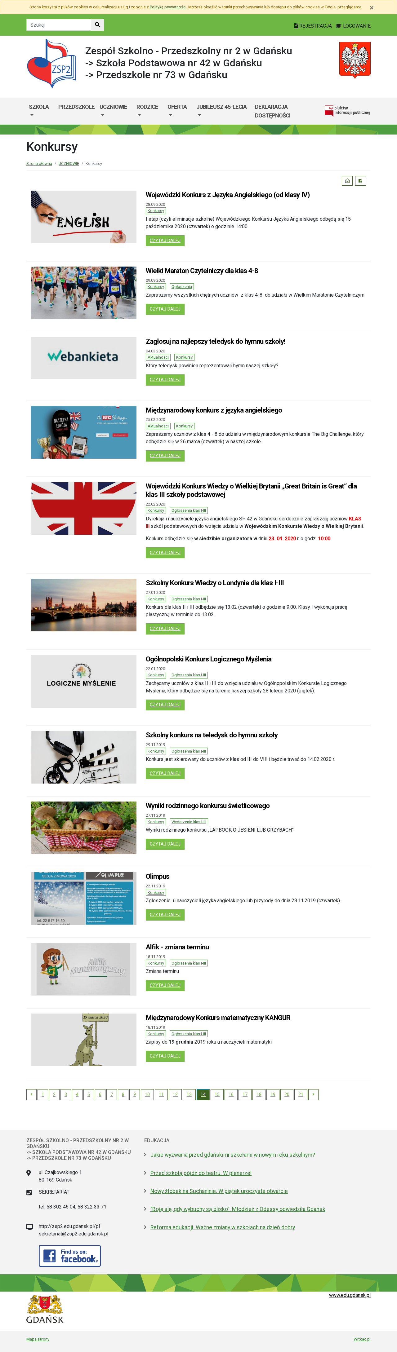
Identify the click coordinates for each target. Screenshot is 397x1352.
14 (203, 1094)
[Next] (313, 1094)
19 (272, 1094)
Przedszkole (76, 107)
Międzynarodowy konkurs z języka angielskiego (214, 410)
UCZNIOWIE (113, 107)
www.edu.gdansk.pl (350, 1295)
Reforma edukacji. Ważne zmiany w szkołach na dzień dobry (222, 1227)
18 (258, 1094)
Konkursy (156, 210)
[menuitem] (41, 111)
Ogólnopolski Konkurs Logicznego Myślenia (208, 659)
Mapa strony (37, 1339)
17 (245, 1094)
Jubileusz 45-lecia (221, 107)
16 (231, 1094)
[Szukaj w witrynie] (97, 25)
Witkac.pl (362, 1339)
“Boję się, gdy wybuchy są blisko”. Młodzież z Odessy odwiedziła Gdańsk (237, 1209)
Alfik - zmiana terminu (177, 947)
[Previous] (31, 1094)
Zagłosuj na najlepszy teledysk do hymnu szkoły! (215, 341)
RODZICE (147, 107)
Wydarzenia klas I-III (189, 822)
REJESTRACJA (315, 26)
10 (147, 1094)
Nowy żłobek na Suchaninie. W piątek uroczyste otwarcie (219, 1191)
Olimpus (157, 876)
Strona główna (39, 163)
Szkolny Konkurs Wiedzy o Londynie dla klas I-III (215, 583)
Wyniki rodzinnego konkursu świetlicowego (208, 806)
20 (286, 1094)
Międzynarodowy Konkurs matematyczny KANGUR (218, 1018)
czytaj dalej (167, 240)
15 (217, 1094)
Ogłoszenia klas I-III (189, 510)
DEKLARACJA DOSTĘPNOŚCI (272, 111)
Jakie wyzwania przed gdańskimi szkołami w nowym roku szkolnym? (232, 1155)
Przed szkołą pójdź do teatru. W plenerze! (201, 1173)
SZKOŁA (39, 107)
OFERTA (177, 107)
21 (300, 1094)
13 (189, 1094)
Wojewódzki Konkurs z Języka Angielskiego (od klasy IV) (228, 195)
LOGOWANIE (356, 26)
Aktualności (158, 357)
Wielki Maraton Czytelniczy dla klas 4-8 (202, 271)
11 (161, 1094)
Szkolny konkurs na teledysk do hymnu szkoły (212, 735)
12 (175, 1094)
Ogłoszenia (182, 286)
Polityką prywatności (168, 7)
